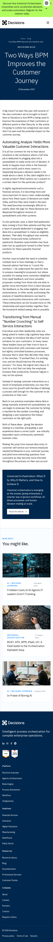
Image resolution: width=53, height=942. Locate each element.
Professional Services (11, 874)
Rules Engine (7, 784)
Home (23, 39)
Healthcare (7, 838)
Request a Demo (9, 917)
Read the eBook (16, 511)
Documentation (9, 869)
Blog (29, 39)
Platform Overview (10, 772)
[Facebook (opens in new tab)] (11, 743)
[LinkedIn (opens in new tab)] (3, 743)
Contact (5, 911)
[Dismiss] (50, 3)
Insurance (6, 821)
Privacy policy (8, 936)
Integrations (8, 801)
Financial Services (10, 815)
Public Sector (8, 843)
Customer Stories (10, 880)
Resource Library (9, 857)
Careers (5, 900)
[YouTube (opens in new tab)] (7, 743)
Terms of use (22, 936)
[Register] (46, 8)
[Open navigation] (48, 22)
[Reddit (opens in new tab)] (15, 743)
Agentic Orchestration (12, 778)
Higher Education (9, 826)
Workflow (6, 795)
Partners (6, 905)
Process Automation (11, 789)
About (5, 894)
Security (33, 936)
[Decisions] (13, 22)
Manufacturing (8, 832)
